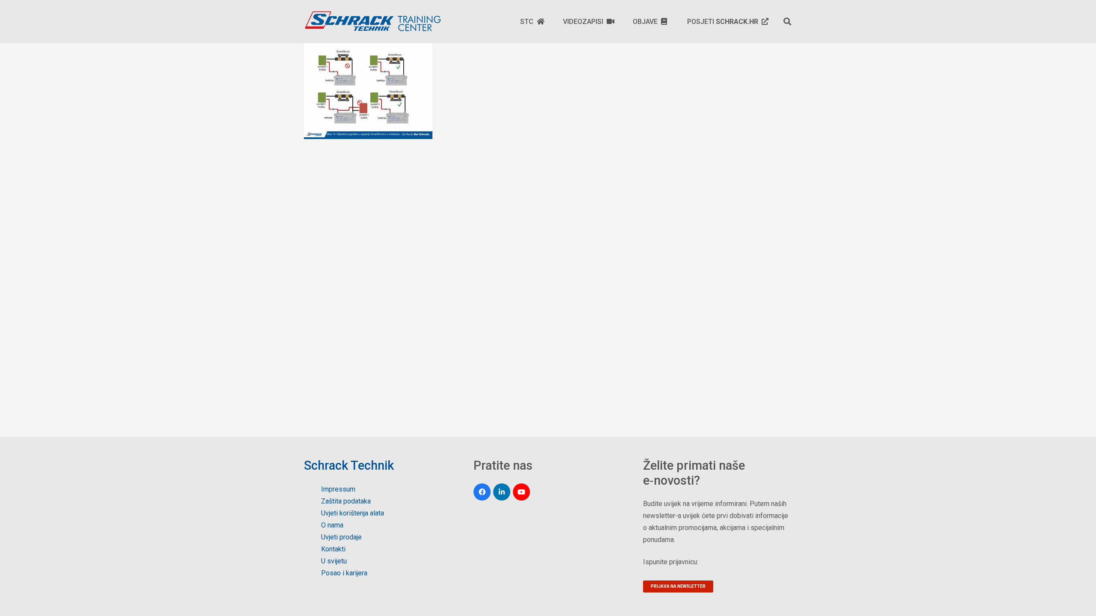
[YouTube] (521, 491)
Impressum (338, 489)
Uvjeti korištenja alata (352, 513)
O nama (332, 525)
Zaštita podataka (346, 501)
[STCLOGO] (372, 21)
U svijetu (334, 561)
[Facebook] (482, 491)
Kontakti (333, 549)
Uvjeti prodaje (341, 537)
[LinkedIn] (501, 491)
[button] (787, 21)
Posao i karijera (344, 573)
